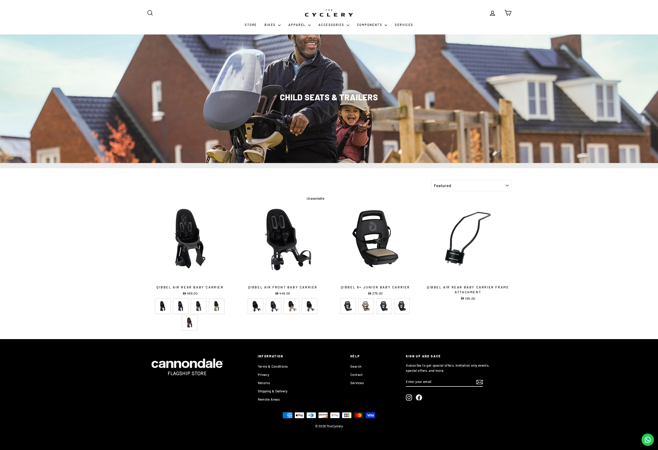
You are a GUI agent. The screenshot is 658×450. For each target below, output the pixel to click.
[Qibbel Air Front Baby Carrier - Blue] (273, 306)
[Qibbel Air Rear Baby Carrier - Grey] (198, 306)
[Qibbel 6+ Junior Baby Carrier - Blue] (384, 306)
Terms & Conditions (273, 366)
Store (251, 25)
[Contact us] (648, 440)
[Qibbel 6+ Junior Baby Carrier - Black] (402, 306)
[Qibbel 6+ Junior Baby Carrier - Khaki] (348, 306)
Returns (264, 383)
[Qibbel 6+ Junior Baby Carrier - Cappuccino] (366, 306)
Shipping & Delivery (273, 391)
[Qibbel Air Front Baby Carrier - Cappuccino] (291, 306)
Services (404, 25)
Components (370, 25)
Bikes (270, 25)
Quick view (190, 277)
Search (355, 366)
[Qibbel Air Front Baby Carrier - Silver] (309, 306)
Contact (356, 375)
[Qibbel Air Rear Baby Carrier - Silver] (189, 322)
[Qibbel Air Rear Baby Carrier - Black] (162, 306)
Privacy (263, 375)
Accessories (331, 25)
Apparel (297, 25)
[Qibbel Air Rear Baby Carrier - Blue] (180, 306)
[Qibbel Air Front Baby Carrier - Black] (255, 306)
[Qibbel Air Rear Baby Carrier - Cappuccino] (216, 306)
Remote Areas (269, 399)
